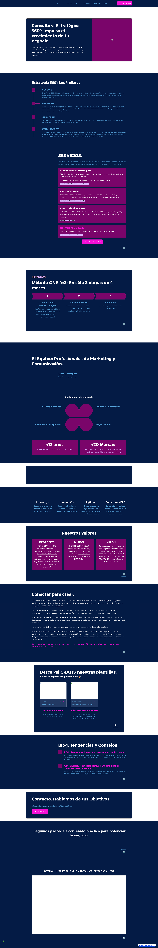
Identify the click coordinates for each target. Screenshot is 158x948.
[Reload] (122, 877)
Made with (142, 945)
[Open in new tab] (63, 701)
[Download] (60, 701)
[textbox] (79, 474)
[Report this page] (154, 945)
